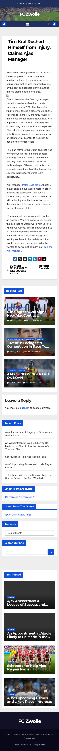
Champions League (16, 339)
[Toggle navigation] (27, 24)
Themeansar (29, 738)
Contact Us (26, 745)
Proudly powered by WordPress (20, 734)
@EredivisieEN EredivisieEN (20, 497)
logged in (24, 407)
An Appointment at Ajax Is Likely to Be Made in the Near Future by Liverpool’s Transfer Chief (27, 446)
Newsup (47, 734)
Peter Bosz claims (32, 184)
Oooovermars (34, 320)
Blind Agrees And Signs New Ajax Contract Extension (26, 315)
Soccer (21, 308)
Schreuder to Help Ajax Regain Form (25, 456)
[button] (49, 24)
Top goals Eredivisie (44, 267)
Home (16, 745)
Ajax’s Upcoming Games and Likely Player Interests (29, 700)
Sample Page (39, 745)
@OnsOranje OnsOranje (18, 514)
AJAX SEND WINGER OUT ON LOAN (28, 376)
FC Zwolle (29, 14)
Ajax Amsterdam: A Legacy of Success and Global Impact (26, 604)
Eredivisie (12, 308)
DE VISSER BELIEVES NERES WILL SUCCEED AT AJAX (18, 270)
